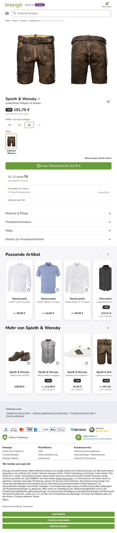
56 (39, 125)
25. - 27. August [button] (16, 176)
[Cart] (28, 290)
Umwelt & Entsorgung (85, 458)
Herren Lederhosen (15, 416)
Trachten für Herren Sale (17, 413)
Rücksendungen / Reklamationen (89, 454)
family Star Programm (12, 451)
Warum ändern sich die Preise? (98, 158)
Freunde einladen (10, 454)
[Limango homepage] (14, 4)
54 (29, 125)
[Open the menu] (7, 13)
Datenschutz (44, 458)
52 (19, 125)
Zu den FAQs (103, 192)
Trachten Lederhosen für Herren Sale (49, 413)
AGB (40, 451)
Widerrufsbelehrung (47, 454)
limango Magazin (10, 458)
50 (10, 125)
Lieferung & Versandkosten (87, 451)
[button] (17, 114)
